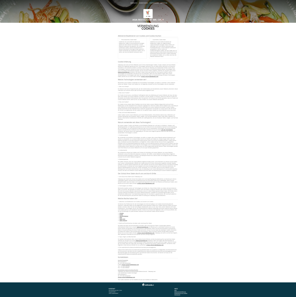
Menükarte (133, 3)
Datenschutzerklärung (123, 72)
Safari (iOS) (122, 219)
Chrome (121, 213)
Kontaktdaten (154, 3)
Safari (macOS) (123, 220)
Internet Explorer (123, 216)
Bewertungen (143, 3)
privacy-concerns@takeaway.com (149, 76)
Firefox (121, 214)
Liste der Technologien (167, 130)
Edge (120, 217)
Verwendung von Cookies (180, 293)
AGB (175, 290)
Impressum (163, 3)
